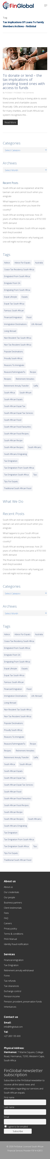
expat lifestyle (10, 297)
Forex (7, 975)
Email (6, 1116)
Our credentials (11, 892)
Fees (6, 912)
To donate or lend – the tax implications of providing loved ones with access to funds (24, 81)
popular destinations (13, 351)
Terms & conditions (13, 933)
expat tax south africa (14, 303)
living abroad (10, 331)
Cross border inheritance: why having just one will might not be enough (23, 239)
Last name (9, 1107)
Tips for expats (11, 481)
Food (29, 317)
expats (25, 297)
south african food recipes (16, 433)
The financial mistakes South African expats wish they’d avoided (24, 230)
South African (25, 392)
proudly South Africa (13, 358)
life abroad (36, 324)
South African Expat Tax (14, 406)
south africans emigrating (15, 454)
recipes (7, 379)
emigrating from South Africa (17, 290)
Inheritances (10, 1006)
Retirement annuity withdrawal (19, 970)
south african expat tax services (18, 413)
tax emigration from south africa (19, 467)
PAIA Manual (10, 938)
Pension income (12, 996)
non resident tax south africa (17, 338)
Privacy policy (10, 928)
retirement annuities (25, 379)
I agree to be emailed (17, 1126)
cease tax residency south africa (19, 269)
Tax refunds (10, 980)
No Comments (28, 92)
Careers (8, 923)
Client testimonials (13, 907)
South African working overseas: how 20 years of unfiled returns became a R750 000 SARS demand (24, 219)
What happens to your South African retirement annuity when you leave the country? (21, 205)
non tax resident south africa (17, 344)
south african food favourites (17, 426)
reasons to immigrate (14, 365)
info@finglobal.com (13, 1026)
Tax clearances (11, 986)
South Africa (9, 392)
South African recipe (13, 440)
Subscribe (18, 1131)
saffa (35, 385)
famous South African (14, 310)
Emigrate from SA (12, 283)
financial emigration (13, 317)
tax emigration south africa (16, 474)
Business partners (13, 902)
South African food (12, 420)
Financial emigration (13, 960)
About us (8, 886)
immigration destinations (15, 324)
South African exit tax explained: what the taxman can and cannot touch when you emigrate (23, 192)
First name (9, 1097)
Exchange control (12, 991)
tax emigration (10, 461)
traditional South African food (17, 488)
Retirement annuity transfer (16, 385)
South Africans (34, 447)
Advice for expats (22, 262)
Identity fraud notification (16, 944)
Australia (39, 262)
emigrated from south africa (17, 276)
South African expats (13, 399)
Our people (9, 897)
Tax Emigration (11, 965)
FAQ (6, 918)
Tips (35, 474)
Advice (7, 262)
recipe (33, 372)
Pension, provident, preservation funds (23, 1001)
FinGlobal (8, 92)
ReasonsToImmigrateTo (14, 372)
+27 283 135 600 (12, 1036)
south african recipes (13, 447)
